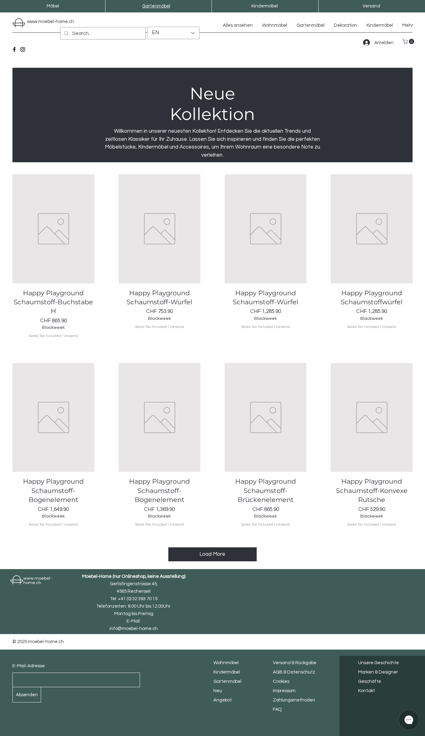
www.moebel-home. (48, 21)
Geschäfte (369, 681)
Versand (70, 336)
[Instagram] (23, 49)
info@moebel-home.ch (134, 628)
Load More (212, 554)
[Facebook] (14, 49)
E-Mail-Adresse (28, 666)
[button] (409, 41)
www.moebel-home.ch (37, 580)
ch (71, 21)
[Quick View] (53, 228)
